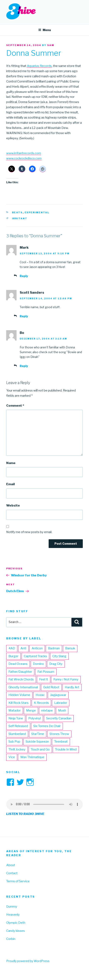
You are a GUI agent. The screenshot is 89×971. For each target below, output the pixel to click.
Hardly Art (72, 687)
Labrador (60, 703)
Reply (24, 276)
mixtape (47, 710)
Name (11, 463)
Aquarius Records (39, 66)
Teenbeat (61, 741)
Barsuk (70, 648)
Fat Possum (45, 672)
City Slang (59, 656)
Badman (54, 648)
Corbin (10, 939)
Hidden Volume (19, 695)
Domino (38, 664)
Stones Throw (59, 734)
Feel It (43, 679)
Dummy (11, 906)
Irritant (20, 218)
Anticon (37, 648)
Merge (31, 710)
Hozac (40, 695)
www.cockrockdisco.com (24, 158)
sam (50, 45)
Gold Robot (51, 687)
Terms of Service (18, 881)
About (10, 865)
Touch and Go (40, 749)
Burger (13, 656)
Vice (11, 757)
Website (13, 505)
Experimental (37, 212)
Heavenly (13, 914)
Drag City (56, 664)
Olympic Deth (15, 923)
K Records (41, 703)
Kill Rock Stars (18, 703)
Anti (23, 648)
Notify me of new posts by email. (29, 532)
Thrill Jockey (16, 749)
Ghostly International (23, 687)
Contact (12, 873)
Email (10, 484)
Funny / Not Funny (65, 679)
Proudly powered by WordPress (27, 961)
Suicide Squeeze (37, 741)
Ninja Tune (15, 718)
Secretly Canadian (58, 718)
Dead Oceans (18, 664)
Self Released (18, 726)
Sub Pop (14, 741)
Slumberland (17, 734)
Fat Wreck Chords (21, 679)
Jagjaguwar (58, 695)
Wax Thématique (32, 757)
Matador (14, 710)
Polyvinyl (34, 718)
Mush (62, 710)
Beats (17, 212)
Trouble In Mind (66, 749)
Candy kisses (15, 931)
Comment (15, 405)
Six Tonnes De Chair (47, 726)
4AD (11, 648)
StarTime (37, 734)
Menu (47, 30)
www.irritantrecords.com (23, 153)
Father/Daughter (20, 672)
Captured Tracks (35, 656)
